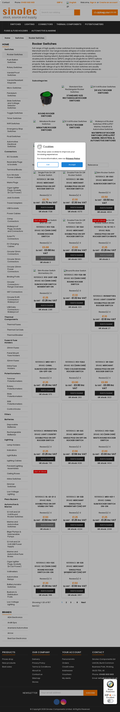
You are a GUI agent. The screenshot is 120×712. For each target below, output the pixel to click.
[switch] (110, 701)
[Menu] (115, 681)
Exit (48, 164)
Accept (72, 164)
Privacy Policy (73, 158)
